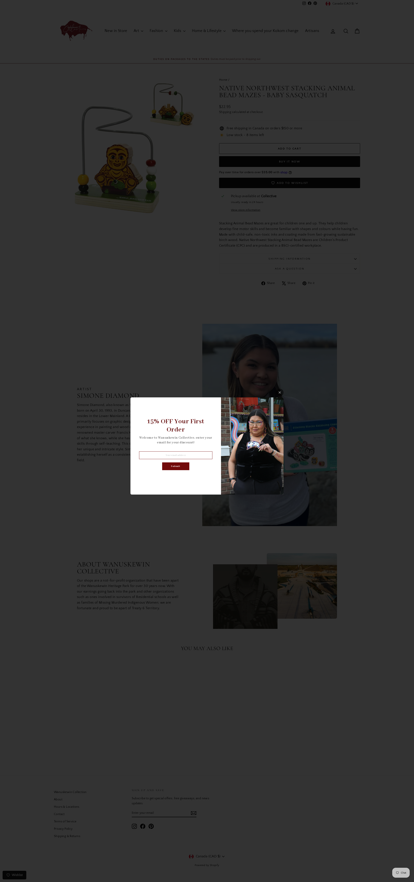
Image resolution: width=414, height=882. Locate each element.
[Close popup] (280, 392)
